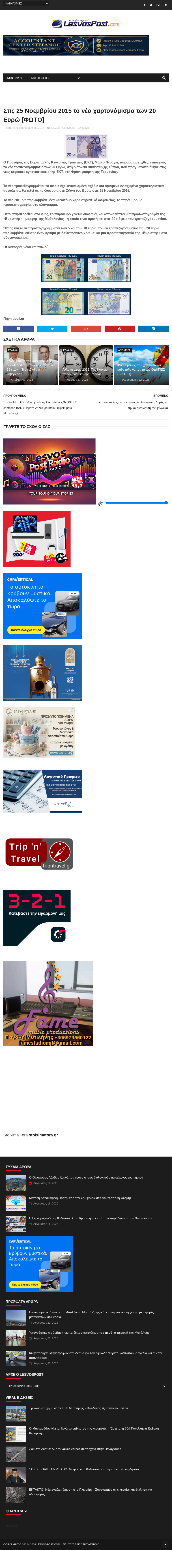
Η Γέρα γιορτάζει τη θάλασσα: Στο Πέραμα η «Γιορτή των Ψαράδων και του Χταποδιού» (90, 1218)
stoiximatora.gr (43, 1135)
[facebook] (144, 5)
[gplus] (158, 5)
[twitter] (151, 5)
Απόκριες (124, 350)
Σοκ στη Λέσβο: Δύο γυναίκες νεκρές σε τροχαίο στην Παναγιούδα (75, 1449)
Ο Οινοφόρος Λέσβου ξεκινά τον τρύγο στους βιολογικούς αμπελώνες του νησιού (86, 1177)
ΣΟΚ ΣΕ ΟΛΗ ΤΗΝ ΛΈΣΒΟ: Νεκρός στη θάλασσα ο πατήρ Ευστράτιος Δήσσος (84, 1469)
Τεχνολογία (83, 127)
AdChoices (11, 1525)
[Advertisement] (55, 62)
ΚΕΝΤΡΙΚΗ (14, 77)
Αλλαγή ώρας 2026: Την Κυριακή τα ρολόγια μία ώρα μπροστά (85, 372)
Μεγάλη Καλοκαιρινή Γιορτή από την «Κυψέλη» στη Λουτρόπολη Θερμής (80, 1198)
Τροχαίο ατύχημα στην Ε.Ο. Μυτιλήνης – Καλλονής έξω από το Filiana (78, 1408)
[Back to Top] (165, 1544)
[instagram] (166, 5)
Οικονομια (68, 127)
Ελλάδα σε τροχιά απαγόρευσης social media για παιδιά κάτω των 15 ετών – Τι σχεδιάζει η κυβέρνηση (30, 367)
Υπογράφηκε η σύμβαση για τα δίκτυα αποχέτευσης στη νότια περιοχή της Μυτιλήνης (89, 1332)
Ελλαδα (55, 127)
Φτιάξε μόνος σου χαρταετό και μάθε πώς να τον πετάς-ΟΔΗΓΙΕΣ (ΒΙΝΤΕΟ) (141, 369)
